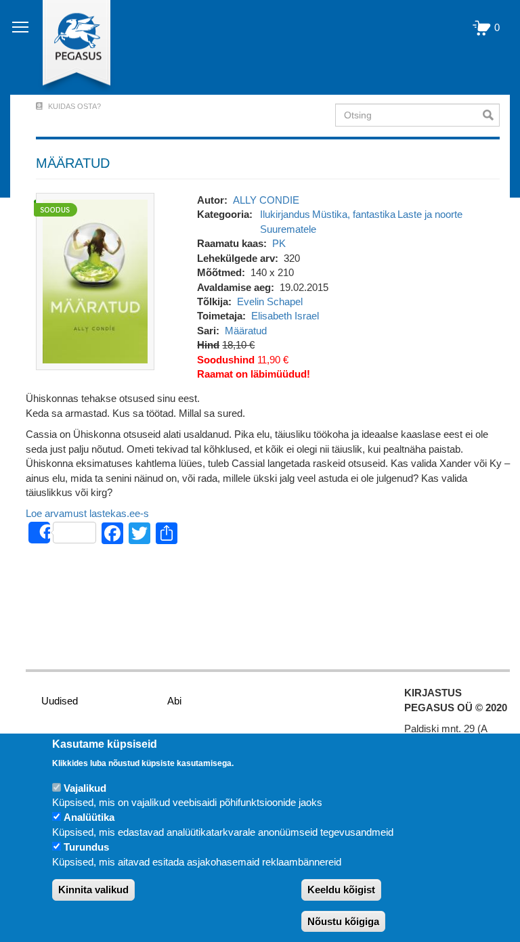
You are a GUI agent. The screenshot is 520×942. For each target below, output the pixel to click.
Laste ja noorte (429, 214)
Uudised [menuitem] (59, 700)
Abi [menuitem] (174, 700)
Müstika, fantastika (353, 214)
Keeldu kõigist (341, 889)
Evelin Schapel (270, 301)
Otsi (491, 115)
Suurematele (288, 229)
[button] (95, 280)
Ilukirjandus (285, 214)
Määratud (246, 330)
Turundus (86, 847)
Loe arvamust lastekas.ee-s (87, 513)
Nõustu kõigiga (343, 921)
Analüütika (89, 817)
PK (279, 243)
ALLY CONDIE (266, 200)
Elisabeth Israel (285, 315)
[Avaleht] (68, 47)
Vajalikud (85, 788)
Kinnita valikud (93, 889)
